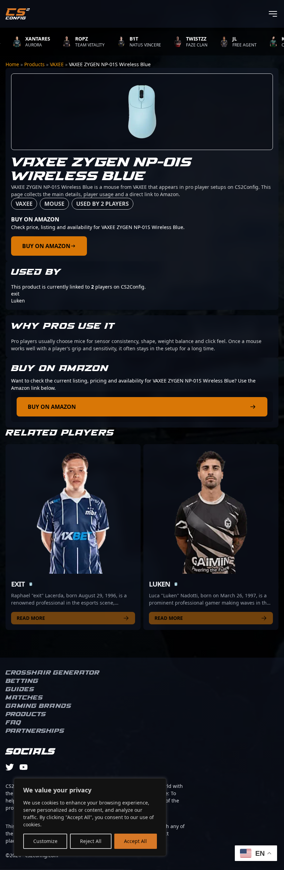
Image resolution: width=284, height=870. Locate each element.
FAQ (13, 723)
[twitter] (10, 767)
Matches (24, 698)
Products (34, 64)
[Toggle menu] (272, 13)
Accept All (135, 841)
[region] (90, 817)
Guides (20, 689)
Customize (45, 841)
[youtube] (23, 767)
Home (12, 64)
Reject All (90, 841)
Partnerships (35, 731)
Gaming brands (38, 706)
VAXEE (57, 64)
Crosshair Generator (52, 673)
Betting (22, 681)
